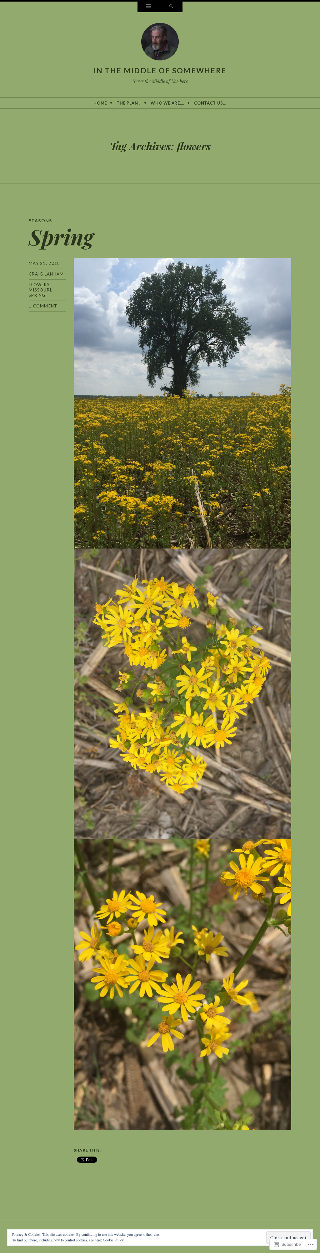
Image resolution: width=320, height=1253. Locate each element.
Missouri (40, 289)
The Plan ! (129, 103)
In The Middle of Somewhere (160, 70)
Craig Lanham (46, 273)
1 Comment (43, 305)
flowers (39, 284)
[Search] (171, 7)
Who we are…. (167, 103)
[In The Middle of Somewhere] (160, 43)
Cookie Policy (113, 1239)
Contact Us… (210, 103)
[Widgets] (149, 7)
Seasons (40, 220)
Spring (61, 236)
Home (100, 103)
